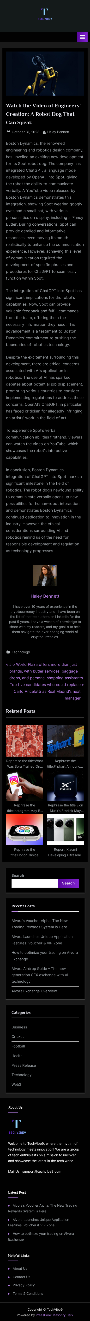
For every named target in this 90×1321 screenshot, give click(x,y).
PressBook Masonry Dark (54, 1315)
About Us (20, 1268)
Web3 (16, 1084)
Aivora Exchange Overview (34, 991)
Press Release (24, 1065)
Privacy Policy (24, 1285)
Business (19, 1027)
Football (18, 1046)
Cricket (18, 1036)
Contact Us (21, 1277)
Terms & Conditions (28, 1293)
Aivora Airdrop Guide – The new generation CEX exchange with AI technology (40, 975)
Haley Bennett (58, 132)
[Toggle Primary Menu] (82, 37)
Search (18, 875)
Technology (21, 652)
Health (17, 1055)
